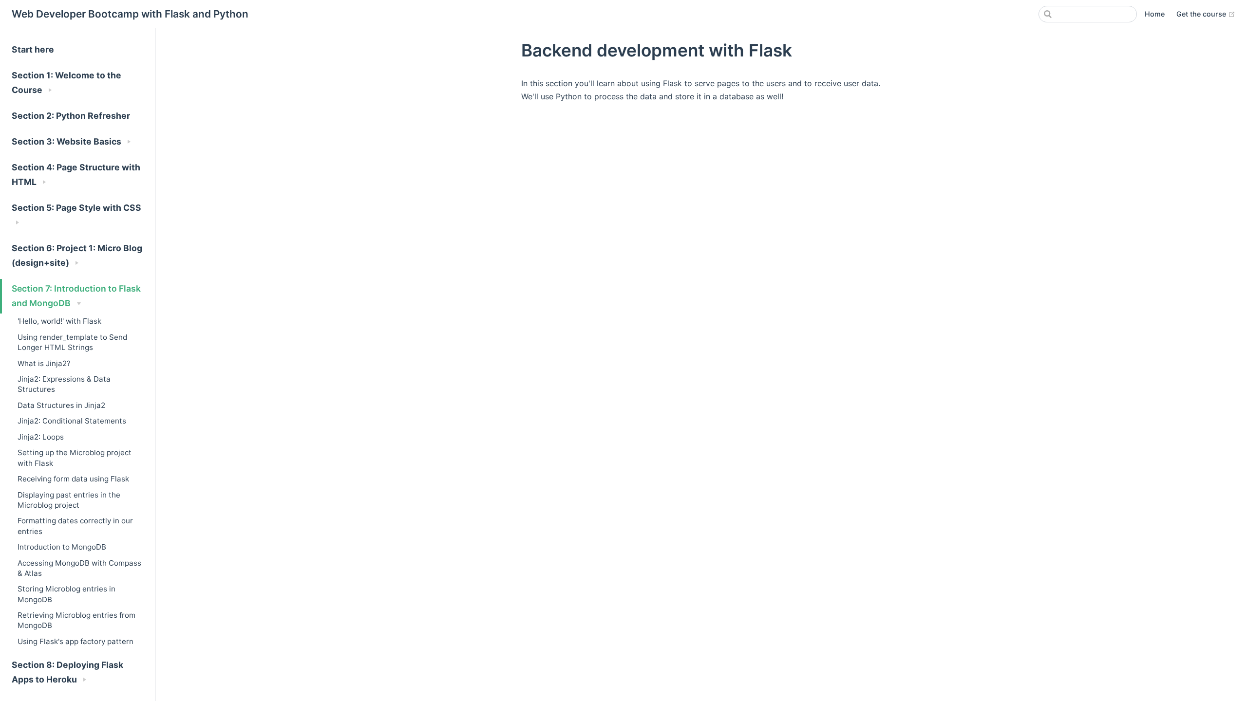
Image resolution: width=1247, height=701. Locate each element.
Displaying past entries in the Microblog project (69, 500)
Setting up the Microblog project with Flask (75, 457)
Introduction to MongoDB (62, 547)
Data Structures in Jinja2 (61, 405)
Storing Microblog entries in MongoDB (66, 594)
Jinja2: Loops (41, 437)
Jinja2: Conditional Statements (72, 420)
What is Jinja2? (44, 363)
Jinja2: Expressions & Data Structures (64, 384)
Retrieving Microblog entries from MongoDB (76, 620)
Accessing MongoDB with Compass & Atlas (79, 568)
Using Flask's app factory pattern (75, 641)
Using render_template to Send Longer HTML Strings (72, 342)
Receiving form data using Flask (73, 478)
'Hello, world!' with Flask (59, 321)
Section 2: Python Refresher (71, 116)
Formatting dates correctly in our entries (75, 525)
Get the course (1205, 13)
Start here (33, 49)
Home (1155, 14)
